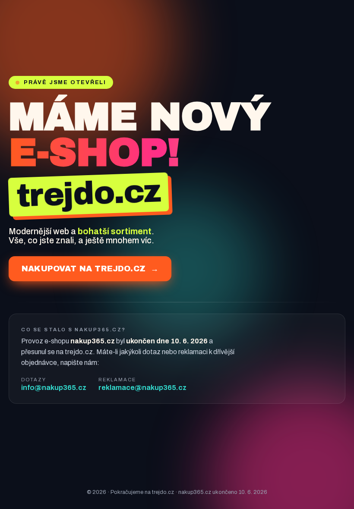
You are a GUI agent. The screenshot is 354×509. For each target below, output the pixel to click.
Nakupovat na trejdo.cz (90, 268)
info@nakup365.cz (53, 387)
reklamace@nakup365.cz (142, 387)
